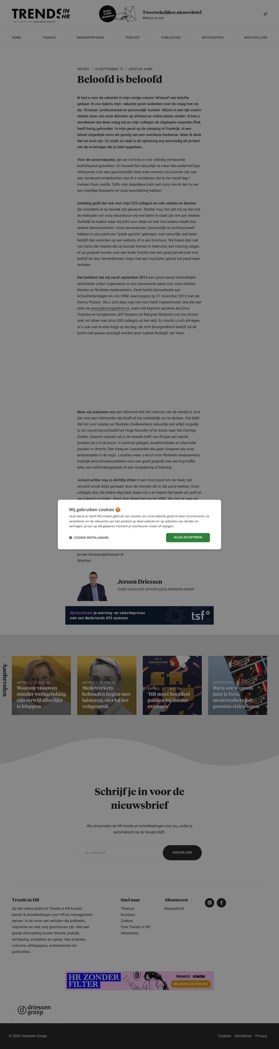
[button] (88, 538)
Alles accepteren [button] (188, 537)
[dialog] (139, 524)
